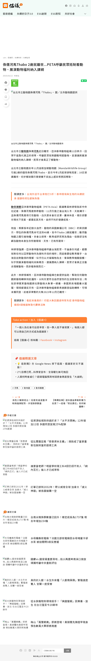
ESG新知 (56, 13)
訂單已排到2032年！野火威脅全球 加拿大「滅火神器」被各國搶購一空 (59, 488)
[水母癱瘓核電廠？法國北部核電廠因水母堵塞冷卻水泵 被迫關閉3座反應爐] (16, 545)
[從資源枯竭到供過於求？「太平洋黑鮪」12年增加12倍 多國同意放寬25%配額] (16, 427)
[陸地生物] (14, 83)
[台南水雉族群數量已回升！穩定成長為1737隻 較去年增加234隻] (16, 524)
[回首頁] (13, 5)
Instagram (61, 340)
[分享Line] (6, 90)
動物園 (27, 387)
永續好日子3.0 (25, 13)
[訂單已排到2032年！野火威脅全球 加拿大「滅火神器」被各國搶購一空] (16, 494)
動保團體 (40, 387)
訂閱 (67, 650)
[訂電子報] (78, 6)
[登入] (83, 6)
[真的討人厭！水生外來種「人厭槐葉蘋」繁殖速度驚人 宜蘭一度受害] (16, 587)
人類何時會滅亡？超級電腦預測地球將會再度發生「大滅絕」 (50, 376)
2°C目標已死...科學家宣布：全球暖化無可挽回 (42, 372)
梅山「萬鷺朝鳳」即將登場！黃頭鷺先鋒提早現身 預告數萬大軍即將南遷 (59, 624)
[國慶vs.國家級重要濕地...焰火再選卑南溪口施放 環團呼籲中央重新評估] (16, 566)
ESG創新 (42, 13)
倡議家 (10, 57)
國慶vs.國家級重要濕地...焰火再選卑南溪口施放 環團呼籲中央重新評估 (58, 561)
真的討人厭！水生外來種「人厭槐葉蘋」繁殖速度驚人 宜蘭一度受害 (59, 582)
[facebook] (66, 6)
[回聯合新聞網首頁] (5, 5)
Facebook (46, 340)
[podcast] (74, 6)
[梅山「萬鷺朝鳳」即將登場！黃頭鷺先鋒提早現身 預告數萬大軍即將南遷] (16, 629)
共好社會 (70, 13)
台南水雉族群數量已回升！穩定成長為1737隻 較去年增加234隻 (59, 519)
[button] (87, 6)
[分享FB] (6, 82)
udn (4, 57)
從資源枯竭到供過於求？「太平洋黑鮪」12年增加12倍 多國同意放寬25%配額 (58, 422)
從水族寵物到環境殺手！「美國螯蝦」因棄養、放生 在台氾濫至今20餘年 (59, 603)
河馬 (16, 387)
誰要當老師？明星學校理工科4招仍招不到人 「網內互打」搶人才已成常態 (59, 468)
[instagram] (70, 6)
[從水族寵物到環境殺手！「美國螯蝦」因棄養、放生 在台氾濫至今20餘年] (16, 608)
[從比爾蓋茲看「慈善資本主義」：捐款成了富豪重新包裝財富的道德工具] (16, 448)
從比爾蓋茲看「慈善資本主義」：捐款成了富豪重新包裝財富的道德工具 (59, 443)
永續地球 (18, 57)
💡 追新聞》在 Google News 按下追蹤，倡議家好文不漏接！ (50, 365)
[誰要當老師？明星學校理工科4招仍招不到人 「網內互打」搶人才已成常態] (16, 473)
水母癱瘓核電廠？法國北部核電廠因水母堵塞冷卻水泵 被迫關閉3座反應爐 (59, 540)
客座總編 (8, 13)
